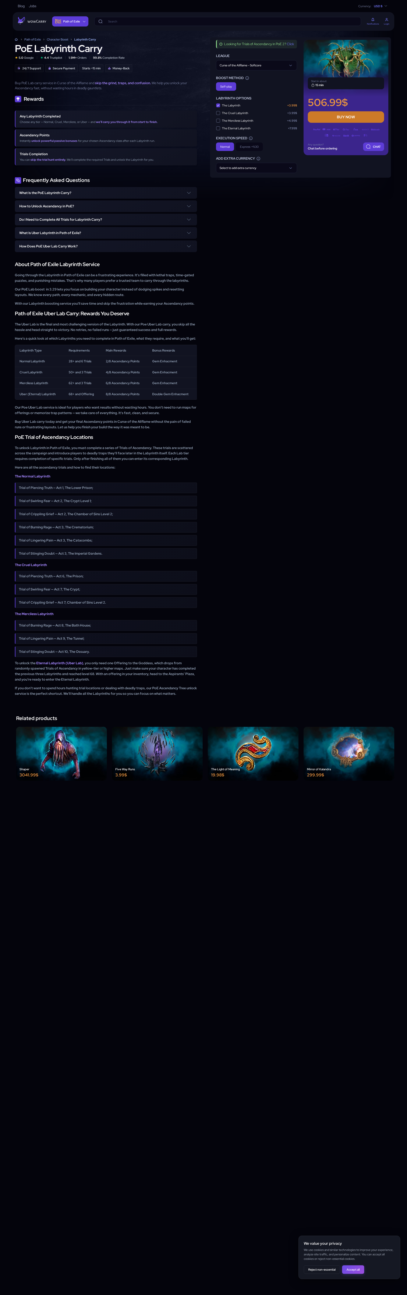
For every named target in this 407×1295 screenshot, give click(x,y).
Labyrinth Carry (85, 39)
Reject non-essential (322, 1269)
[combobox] (256, 65)
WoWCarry (16, 39)
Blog (21, 6)
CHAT (377, 147)
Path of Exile (32, 39)
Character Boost (57, 39)
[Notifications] (372, 19)
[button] (106, 193)
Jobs (32, 6)
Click (290, 44)
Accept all (353, 1269)
